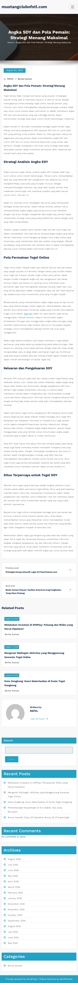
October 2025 (15, 915)
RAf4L (10, 79)
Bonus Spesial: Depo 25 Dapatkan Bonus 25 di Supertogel (38, 817)
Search (8, 740)
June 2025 (13, 937)
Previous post (12, 568)
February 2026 (15, 892)
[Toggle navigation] (73, 7)
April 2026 (13, 881)
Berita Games (25, 79)
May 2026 (13, 876)
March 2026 (14, 887)
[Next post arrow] (70, 589)
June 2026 (13, 870)
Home (10, 42)
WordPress (31, 979)
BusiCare (52, 979)
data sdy (28, 314)
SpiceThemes (66, 979)
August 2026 (14, 859)
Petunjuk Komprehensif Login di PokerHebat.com (31, 572)
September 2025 (17, 920)
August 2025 (14, 926)
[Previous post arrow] (70, 570)
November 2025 (16, 909)
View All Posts (37, 719)
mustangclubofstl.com (24, 6)
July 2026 (13, 864)
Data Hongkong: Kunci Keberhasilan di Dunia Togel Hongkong (40, 802)
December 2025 (16, 904)
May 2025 (13, 943)
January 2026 (15, 898)
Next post (10, 586)
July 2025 (13, 932)
